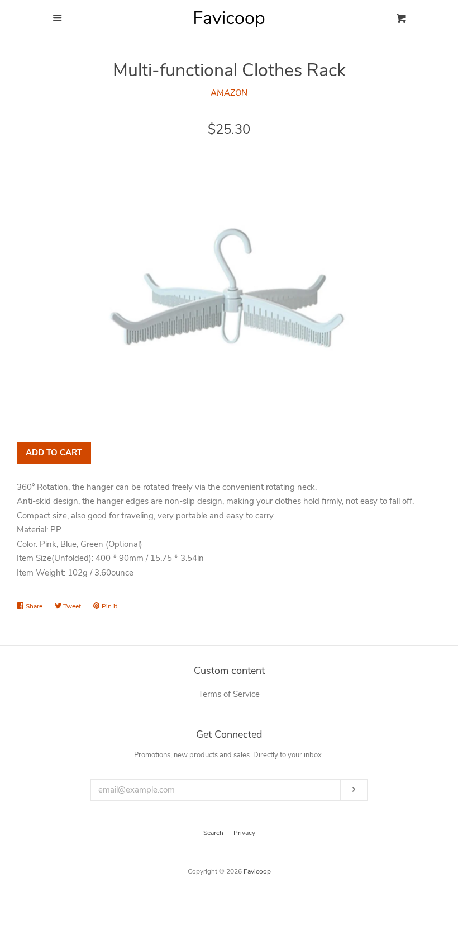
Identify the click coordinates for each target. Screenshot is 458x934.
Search (213, 832)
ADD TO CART (54, 452)
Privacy (244, 832)
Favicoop (257, 871)
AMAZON (229, 92)
